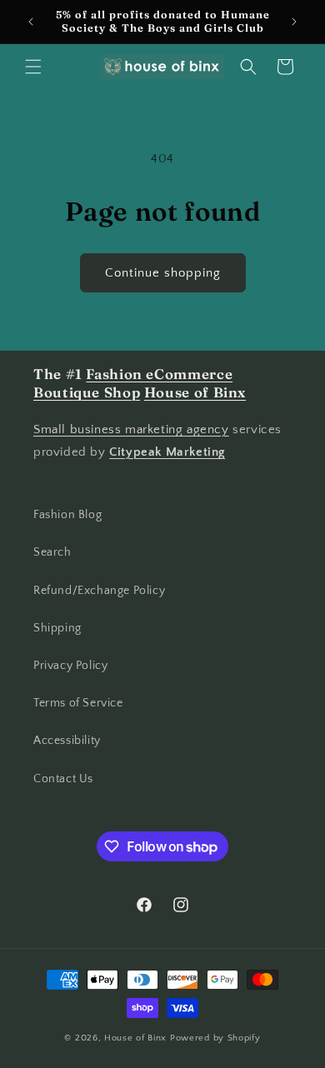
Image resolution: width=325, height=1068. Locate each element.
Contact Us (63, 779)
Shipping (57, 628)
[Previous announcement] (30, 21)
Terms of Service (78, 703)
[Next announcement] (294, 21)
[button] (33, 66)
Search (52, 552)
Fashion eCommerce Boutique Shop (132, 383)
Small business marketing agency (131, 429)
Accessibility (67, 740)
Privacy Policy (70, 665)
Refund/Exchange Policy (99, 590)
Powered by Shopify (215, 1038)
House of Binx (137, 1038)
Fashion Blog (67, 515)
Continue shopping (163, 273)
